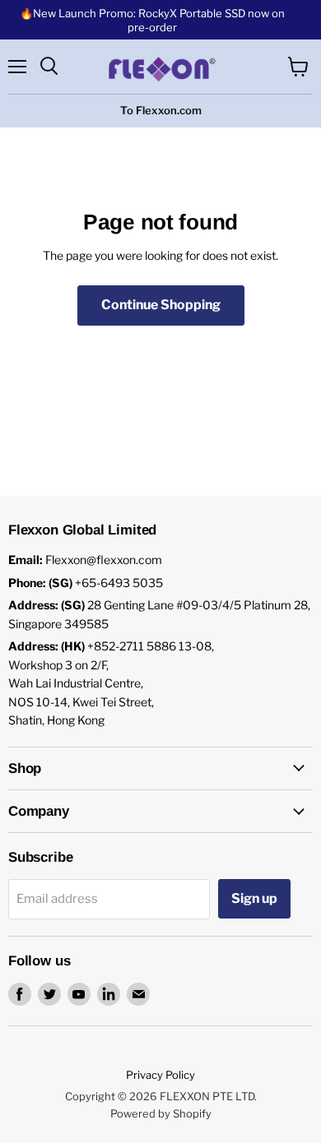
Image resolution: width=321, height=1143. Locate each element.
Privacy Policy (160, 1074)
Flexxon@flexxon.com (103, 560)
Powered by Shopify (161, 1113)
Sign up (254, 898)
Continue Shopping (161, 304)
